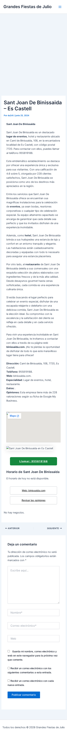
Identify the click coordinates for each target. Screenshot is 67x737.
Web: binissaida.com (33, 490)
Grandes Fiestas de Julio (27, 6)
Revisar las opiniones (34, 500)
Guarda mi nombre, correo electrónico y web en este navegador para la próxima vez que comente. (33, 655)
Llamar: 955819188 (33, 461)
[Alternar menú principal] (60, 6)
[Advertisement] (33, 49)
